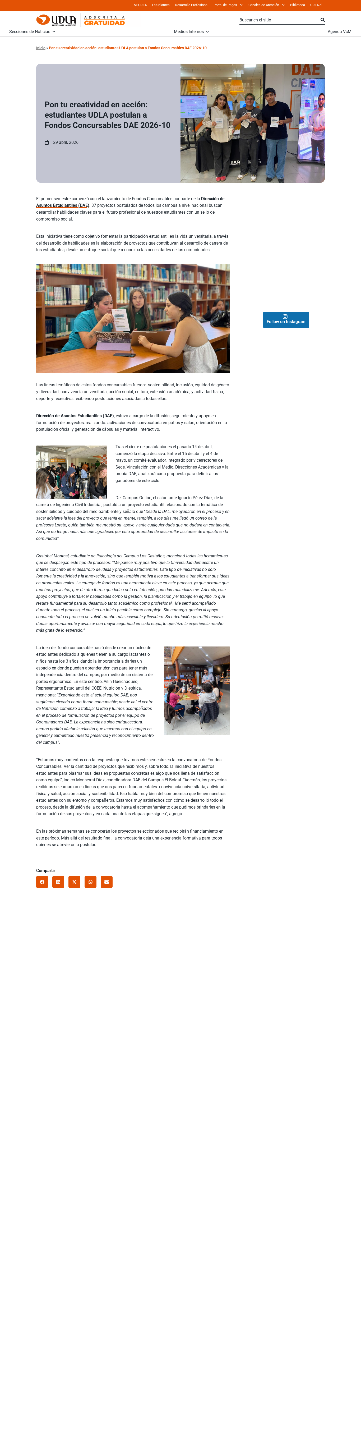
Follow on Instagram (286, 321)
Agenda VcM (339, 31)
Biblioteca (297, 5)
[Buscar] (323, 20)
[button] (42, 882)
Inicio (40, 48)
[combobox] (280, 20)
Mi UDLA (140, 5)
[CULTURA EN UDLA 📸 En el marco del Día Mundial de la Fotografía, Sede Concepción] (305, 288)
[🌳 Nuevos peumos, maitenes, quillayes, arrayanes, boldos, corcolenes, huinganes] (305, 210)
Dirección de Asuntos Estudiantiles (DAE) (75, 415)
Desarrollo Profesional (191, 5)
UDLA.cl (316, 5)
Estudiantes (161, 5)
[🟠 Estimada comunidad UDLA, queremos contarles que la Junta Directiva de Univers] (266, 210)
